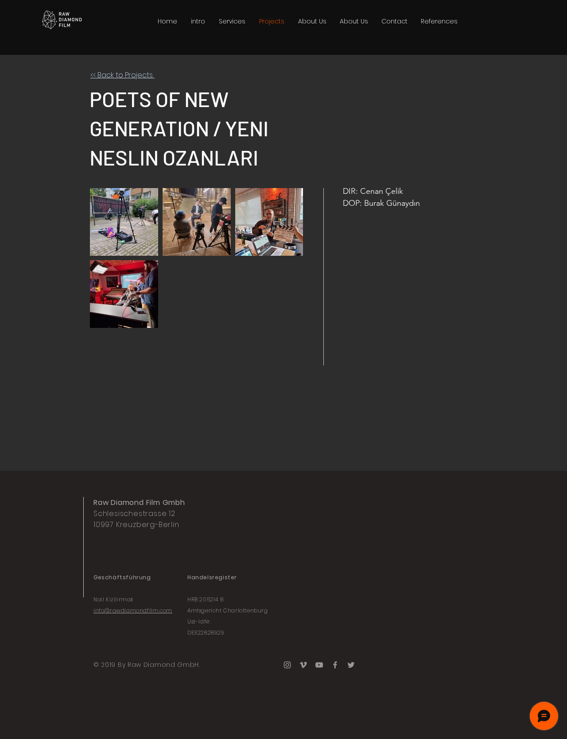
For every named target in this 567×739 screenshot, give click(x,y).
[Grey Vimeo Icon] (303, 665)
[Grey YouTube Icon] (319, 665)
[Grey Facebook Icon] (335, 665)
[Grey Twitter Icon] (351, 665)
